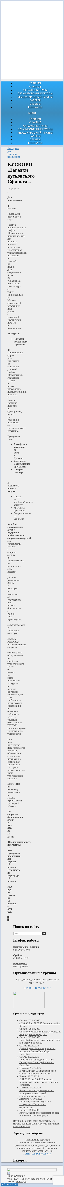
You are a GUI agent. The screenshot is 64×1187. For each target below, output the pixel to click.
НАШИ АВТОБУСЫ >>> (37, 1153)
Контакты (35, 107)
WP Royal (21, 1181)
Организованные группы (35, 93)
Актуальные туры (35, 90)
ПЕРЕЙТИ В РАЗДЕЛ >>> (37, 988)
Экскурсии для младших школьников (13, 152)
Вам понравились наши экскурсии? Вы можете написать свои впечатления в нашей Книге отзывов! (36, 1124)
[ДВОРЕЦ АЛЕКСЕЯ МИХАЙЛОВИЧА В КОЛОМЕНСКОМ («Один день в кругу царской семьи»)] (8, 917)
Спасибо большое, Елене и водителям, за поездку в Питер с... (39, 1041)
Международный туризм (35, 97)
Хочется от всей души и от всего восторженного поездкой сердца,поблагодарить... (36, 1093)
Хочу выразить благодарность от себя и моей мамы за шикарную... (39, 1114)
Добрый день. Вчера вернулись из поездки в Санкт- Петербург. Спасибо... (37, 1051)
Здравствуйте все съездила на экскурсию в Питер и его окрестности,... (35, 1104)
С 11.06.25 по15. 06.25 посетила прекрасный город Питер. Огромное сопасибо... (38, 1082)
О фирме (35, 86)
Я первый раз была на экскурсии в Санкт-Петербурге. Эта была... (37, 1072)
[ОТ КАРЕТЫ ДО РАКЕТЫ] (8, 920)
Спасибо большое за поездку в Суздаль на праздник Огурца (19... (40, 1033)
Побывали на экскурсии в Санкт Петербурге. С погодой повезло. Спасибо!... (36, 1062)
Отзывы (35, 103)
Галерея (35, 100)
